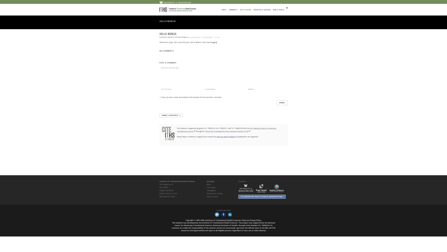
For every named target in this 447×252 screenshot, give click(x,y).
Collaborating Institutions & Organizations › (262, 197)
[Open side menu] (286, 8)
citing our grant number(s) (226, 137)
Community (211, 187)
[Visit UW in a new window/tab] (175, 2)
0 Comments (207, 37)
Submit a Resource (170, 115)
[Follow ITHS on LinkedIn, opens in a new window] (230, 214)
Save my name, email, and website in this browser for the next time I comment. (192, 97)
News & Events (212, 196)
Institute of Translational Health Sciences (177, 181)
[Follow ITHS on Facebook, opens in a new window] (223, 214)
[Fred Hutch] (261, 188)
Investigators (211, 190)
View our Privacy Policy (251, 220)
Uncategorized (194, 37)
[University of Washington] (245, 188)
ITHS (171, 42)
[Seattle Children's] (276, 188)
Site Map (210, 181)
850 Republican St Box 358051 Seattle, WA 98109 (166, 187)
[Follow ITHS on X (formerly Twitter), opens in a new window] (217, 214)
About (209, 184)
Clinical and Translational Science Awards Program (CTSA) (227, 131)
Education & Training (214, 193)
